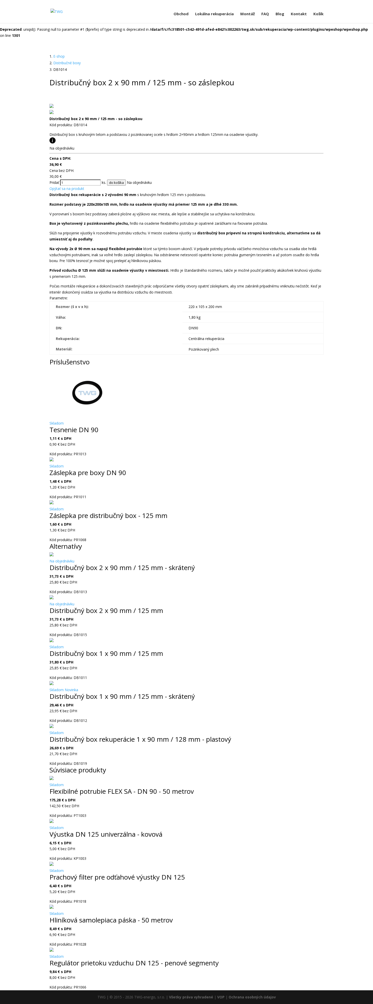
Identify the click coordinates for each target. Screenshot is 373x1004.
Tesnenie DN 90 (73, 429)
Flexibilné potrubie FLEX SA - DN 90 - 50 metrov (121, 791)
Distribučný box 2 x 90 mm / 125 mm (106, 610)
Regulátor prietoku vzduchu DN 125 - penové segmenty (134, 962)
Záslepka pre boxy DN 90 (87, 472)
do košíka (116, 182)
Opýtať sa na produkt (66, 188)
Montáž (247, 14)
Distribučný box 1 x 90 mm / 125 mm (106, 653)
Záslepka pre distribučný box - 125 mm (108, 515)
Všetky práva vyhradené (191, 997)
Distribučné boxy (67, 62)
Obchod (181, 14)
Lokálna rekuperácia (214, 14)
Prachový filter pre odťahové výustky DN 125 (117, 877)
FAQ (265, 14)
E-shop (59, 56)
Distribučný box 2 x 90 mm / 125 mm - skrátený (122, 567)
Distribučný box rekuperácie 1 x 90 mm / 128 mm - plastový (140, 739)
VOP (221, 997)
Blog (280, 14)
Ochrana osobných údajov (252, 997)
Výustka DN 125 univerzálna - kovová (105, 834)
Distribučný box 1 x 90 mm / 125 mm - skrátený (122, 696)
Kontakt (299, 14)
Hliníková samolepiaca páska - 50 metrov (111, 920)
